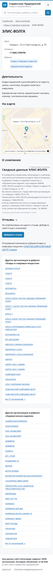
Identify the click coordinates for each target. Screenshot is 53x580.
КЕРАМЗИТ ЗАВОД (13, 518)
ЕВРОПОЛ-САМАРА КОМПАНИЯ (19, 344)
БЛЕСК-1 (9, 314)
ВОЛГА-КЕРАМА (12, 471)
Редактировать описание (39, 167)
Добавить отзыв (13, 234)
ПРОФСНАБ (10, 528)
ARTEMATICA (10, 288)
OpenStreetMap (40, 151)
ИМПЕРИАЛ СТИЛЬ (13, 349)
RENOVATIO (10, 293)
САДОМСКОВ (11, 533)
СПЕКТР (8, 273)
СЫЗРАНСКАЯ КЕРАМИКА (16, 421)
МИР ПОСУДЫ (11, 523)
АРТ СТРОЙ (10, 456)
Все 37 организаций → (15, 399)
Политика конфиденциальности (28, 569)
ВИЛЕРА (8, 466)
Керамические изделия (21, 66)
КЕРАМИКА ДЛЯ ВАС (14, 508)
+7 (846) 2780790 (17, 52)
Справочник (7, 21)
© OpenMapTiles (21, 151)
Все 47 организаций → (15, 543)
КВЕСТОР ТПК (11, 498)
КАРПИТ (8, 359)
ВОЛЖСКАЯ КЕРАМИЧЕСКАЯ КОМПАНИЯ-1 (24, 476)
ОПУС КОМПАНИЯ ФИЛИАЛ (17, 384)
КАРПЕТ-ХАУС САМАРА (15, 364)
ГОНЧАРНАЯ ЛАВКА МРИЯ (16, 481)
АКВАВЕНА (10, 441)
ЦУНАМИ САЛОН (12, 268)
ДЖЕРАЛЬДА (10, 493)
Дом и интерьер (23, 21)
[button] (26, 129)
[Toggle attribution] (48, 151)
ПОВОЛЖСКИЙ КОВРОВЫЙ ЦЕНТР (20, 389)
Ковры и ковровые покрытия (16, 25)
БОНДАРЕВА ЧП (12, 461)
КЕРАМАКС (10, 503)
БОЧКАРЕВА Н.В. (12, 334)
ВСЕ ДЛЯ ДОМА (12, 339)
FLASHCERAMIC (12, 426)
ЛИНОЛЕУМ (10, 379)
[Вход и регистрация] (48, 5)
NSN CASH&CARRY (13, 431)
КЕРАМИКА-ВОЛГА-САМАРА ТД (18, 513)
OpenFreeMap (10, 151)
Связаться (6, 569)
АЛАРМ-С (9, 451)
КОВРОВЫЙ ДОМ (12, 374)
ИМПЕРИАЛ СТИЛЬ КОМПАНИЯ (19, 354)
